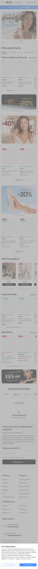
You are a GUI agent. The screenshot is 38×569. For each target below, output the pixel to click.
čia (30, 559)
